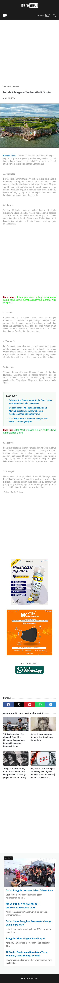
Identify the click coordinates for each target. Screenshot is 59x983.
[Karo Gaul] (29, 5)
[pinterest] (29, 704)
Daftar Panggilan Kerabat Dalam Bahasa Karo (29, 890)
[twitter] (19, 704)
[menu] (6, 15)
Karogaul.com (9, 155)
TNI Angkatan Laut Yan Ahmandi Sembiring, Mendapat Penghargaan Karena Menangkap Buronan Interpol (14, 740)
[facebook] (8, 704)
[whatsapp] (40, 704)
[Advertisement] (29, 52)
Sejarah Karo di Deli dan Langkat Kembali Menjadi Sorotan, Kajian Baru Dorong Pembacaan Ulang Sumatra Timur (28, 411)
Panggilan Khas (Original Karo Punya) (25, 938)
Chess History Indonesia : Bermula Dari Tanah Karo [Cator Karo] (42, 737)
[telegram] (50, 704)
